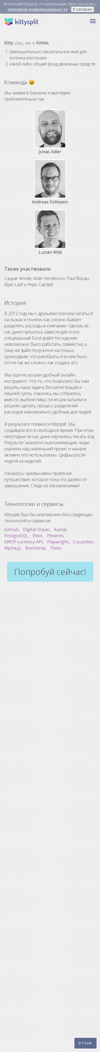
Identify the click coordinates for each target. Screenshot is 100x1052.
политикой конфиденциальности (37, 9)
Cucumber (83, 542)
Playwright (58, 542)
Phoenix (55, 536)
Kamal (60, 529)
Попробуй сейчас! (50, 571)
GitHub (11, 529)
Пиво (56, 548)
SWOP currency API (23, 542)
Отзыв (85, 1043)
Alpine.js (12, 548)
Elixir (37, 536)
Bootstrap (35, 548)
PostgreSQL (16, 536)
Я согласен (82, 9)
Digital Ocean (36, 529)
